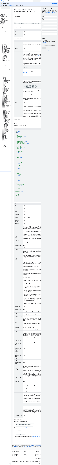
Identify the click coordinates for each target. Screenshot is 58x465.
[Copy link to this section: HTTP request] (20, 16)
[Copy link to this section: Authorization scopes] (23, 419)
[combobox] (37, 1)
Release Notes (26, 455)
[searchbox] (5, 8)
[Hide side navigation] (10, 463)
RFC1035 (36, 329)
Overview (2, 5)
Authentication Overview (26, 427)
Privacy (18, 461)
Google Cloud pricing (15, 454)
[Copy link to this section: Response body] (21, 123)
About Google (14, 461)
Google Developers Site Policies (27, 446)
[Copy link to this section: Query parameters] (22, 38)
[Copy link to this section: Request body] (20, 119)
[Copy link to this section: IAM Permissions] (21, 430)
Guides (6, 5)
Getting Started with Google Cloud (39, 454)
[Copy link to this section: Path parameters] (22, 27)
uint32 (27, 42)
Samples (17, 5)
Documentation (19, 9)
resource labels (25, 72)
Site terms (21, 461)
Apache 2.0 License (15, 446)
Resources (21, 5)
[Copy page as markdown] (34, 12)
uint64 (27, 217)
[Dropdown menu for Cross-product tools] (26, 1)
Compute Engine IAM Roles (36, 436)
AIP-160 (38, 55)
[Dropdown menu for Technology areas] (17, 1)
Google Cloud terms (26, 461)
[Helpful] (30, 440)
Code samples (37, 455)
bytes (27, 331)
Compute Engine (6, 3)
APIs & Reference (11, 5)
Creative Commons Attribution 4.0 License (35, 445)
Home (15, 9)
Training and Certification (38, 458)
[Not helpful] (32, 440)
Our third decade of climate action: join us (34, 461)
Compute (23, 9)
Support (25, 454)
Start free (54, 3)
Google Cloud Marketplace (15, 455)
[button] (5, 15)
